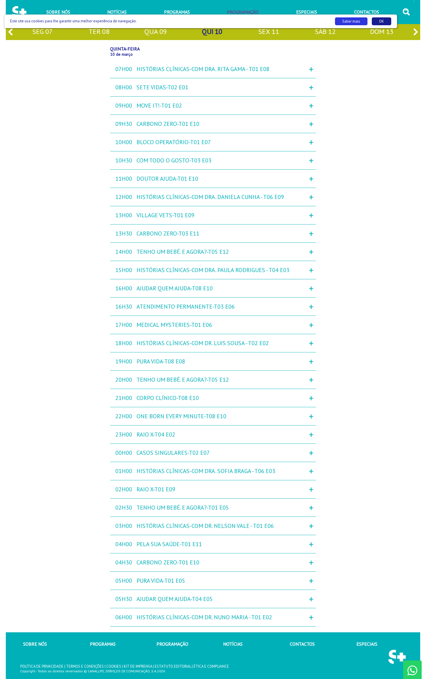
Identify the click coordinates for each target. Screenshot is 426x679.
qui (212, 31)
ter (99, 31)
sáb (325, 31)
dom (382, 31)
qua (155, 31)
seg (42, 31)
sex (268, 31)
